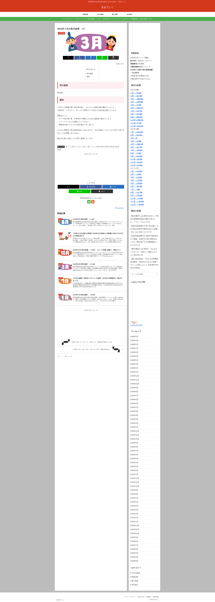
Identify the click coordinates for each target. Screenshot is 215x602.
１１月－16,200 (136, 162)
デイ (86, 146)
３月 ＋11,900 (136, 177)
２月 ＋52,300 (136, 135)
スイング (69, 146)
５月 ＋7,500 (135, 105)
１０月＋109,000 (136, 120)
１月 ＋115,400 (136, 132)
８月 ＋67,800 (136, 114)
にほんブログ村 (136, 325)
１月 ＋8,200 (135, 93)
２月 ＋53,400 (136, 96)
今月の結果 (61, 146)
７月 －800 (135, 189)
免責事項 (148, 596)
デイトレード (92, 146)
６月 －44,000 (136, 186)
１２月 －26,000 (137, 204)
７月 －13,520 (136, 150)
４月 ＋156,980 (136, 102)
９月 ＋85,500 (136, 117)
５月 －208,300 (136, 144)
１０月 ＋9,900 (136, 198)
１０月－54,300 (136, 159)
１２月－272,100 (136, 126)
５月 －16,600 (136, 183)
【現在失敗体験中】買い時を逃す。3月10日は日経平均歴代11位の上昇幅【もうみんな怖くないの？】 (144, 229)
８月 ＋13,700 (136, 192)
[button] (113, 58)
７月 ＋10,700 (136, 111)
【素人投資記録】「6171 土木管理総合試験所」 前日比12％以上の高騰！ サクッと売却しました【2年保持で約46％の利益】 (144, 263)
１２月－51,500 (136, 165)
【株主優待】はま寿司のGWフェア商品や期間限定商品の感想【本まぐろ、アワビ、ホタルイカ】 (144, 219)
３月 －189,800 (136, 99)
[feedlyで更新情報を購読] (89, 201)
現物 (113, 146)
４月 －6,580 (135, 141)
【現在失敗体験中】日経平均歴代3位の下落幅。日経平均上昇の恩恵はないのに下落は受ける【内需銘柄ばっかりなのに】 (144, 240)
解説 (88, 76)
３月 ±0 (133, 138)
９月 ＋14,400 (136, 195)
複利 (60, 149)
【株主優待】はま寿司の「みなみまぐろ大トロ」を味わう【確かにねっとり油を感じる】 (143, 252)
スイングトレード (78, 146)
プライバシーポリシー (130, 596)
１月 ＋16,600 (136, 171)
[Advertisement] (90, 167)
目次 (88, 69)
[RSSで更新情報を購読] (92, 201)
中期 (99, 146)
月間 (109, 146)
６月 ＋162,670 (136, 108)
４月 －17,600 (136, 180)
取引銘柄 (90, 73)
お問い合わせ (141, 596)
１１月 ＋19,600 (137, 201)
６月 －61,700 (136, 147)
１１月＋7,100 (135, 123)
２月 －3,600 (135, 174)
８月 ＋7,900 (135, 153)
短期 (118, 146)
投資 (104, 146)
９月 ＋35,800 (136, 156)
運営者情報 (156, 596)
